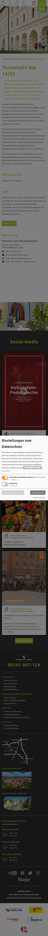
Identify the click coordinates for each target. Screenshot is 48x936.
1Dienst (13, 479)
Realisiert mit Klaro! (39, 497)
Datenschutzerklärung (32, 467)
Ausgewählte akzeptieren (13, 492)
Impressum (6, 471)
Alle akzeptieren (37, 492)
